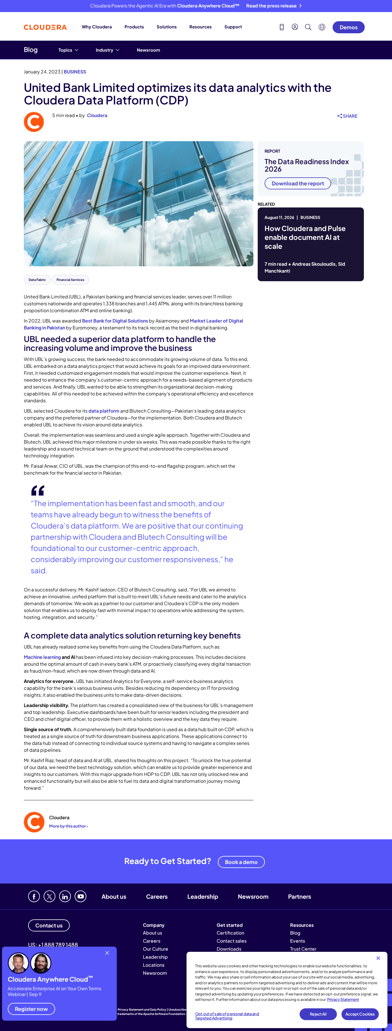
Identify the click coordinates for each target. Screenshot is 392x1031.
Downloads (229, 949)
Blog (31, 49)
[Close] (378, 958)
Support (233, 26)
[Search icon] (308, 27)
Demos (349, 27)
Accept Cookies (360, 1014)
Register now (31, 1008)
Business (75, 72)
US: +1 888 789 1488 (53, 944)
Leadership (202, 896)
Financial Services (70, 279)
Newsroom (148, 50)
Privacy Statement (343, 999)
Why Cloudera (97, 26)
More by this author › (68, 825)
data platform (103, 411)
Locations (153, 965)
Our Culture (155, 949)
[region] (287, 990)
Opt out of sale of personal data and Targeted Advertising (227, 1016)
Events (297, 941)
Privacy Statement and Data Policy (142, 1009)
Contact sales (232, 941)
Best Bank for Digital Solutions (115, 321)
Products (134, 26)
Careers (157, 896)
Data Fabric (37, 279)
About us (114, 896)
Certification (230, 933)
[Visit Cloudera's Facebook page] (34, 896)
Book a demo (241, 862)
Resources (200, 26)
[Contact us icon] (282, 27)
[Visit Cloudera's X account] (49, 896)
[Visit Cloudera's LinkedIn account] (65, 896)
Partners (299, 896)
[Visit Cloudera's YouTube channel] (80, 896)
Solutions (167, 26)
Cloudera (97, 115)
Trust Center (303, 949)
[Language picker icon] (322, 28)
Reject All (318, 1014)
